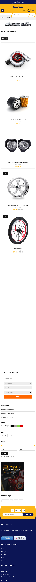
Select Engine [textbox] (9, 392)
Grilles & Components (7, 417)
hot (12, 500)
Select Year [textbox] (8, 387)
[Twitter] (16, 510)
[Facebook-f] (12, 510)
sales (20, 500)
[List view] (6, 38)
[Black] (12, 426)
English (18, 2)
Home (2, 17)
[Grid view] (3, 38)
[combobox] (18, 378)
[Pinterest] (23, 510)
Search (18, 397)
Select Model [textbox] (8, 383)
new (16, 500)
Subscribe (28, 514)
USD (23, 2)
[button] (2, 10)
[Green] (18, 426)
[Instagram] (19, 510)
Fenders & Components (7, 413)
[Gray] (15, 426)
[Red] (21, 426)
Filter (4, 453)
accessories (5, 500)
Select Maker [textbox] (8, 378)
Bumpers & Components (7, 409)
